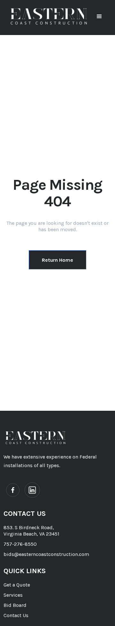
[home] (48, 16)
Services (13, 595)
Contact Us (16, 615)
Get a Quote (17, 585)
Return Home (57, 260)
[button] (99, 16)
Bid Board (15, 605)
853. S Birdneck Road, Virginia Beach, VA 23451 (31, 530)
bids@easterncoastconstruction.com (46, 554)
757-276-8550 (20, 544)
